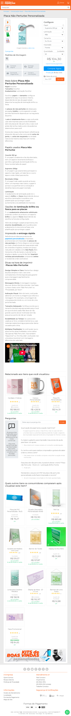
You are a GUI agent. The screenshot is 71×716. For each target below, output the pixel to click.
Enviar (62, 422)
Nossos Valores (9, 680)
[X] (39, 669)
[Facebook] (43, 669)
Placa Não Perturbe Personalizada (35, 11)
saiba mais (31, 48)
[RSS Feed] (46, 669)
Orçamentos (40, 680)
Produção (50, 72)
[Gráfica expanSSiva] (10, 3)
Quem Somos (8, 677)
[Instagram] (24, 669)
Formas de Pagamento (11, 697)
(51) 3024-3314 (41, 682)
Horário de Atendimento (12, 693)
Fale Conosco (40, 677)
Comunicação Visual (17, 11)
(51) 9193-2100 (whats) (43, 684)
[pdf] (7, 59)
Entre (62, 3)
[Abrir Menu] (2, 3)
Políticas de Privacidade (11, 682)
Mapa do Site (8, 699)
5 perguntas (9, 51)
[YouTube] (32, 669)
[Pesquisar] (68, 7)
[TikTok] (28, 669)
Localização (7, 695)
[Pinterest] (35, 669)
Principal (6, 11)
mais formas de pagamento (54, 63)
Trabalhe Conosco (42, 686)
